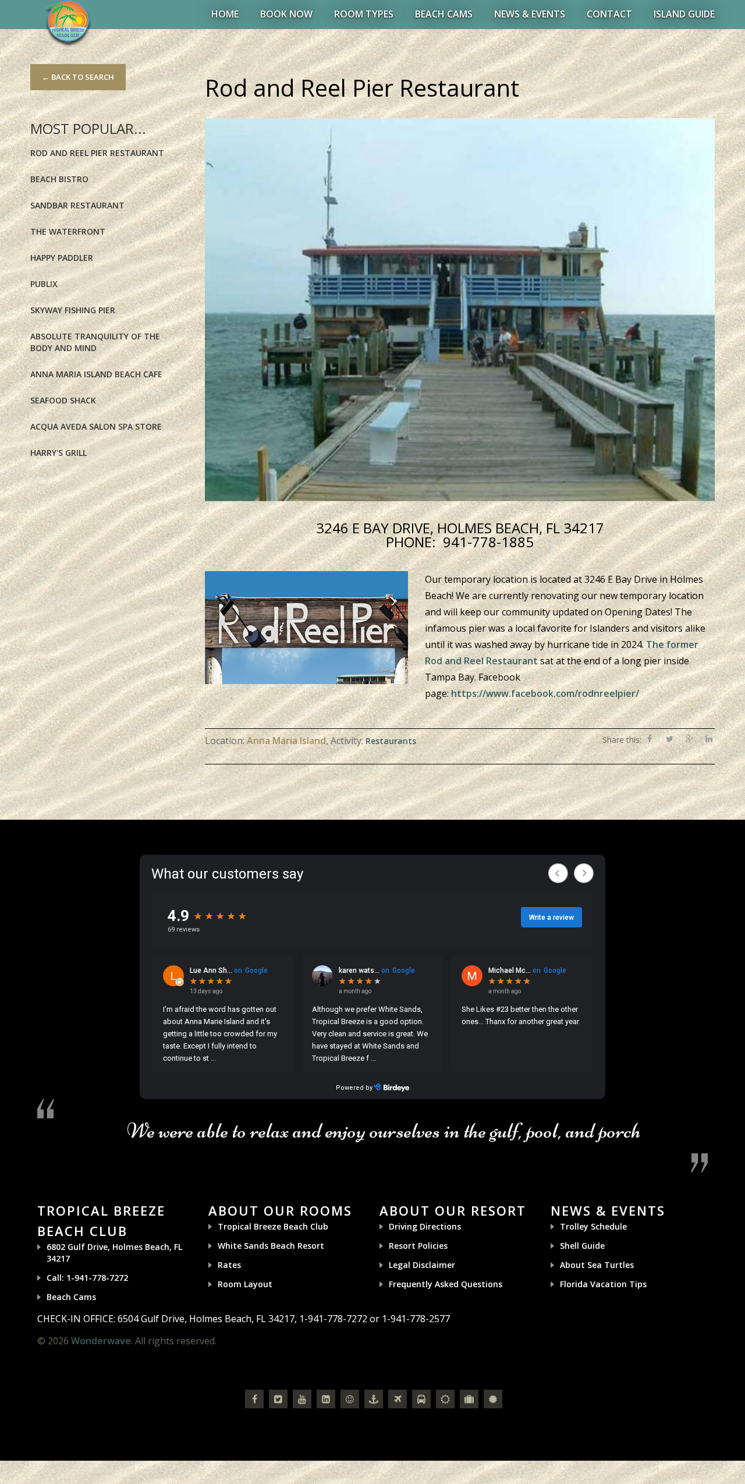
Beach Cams (444, 14)
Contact (609, 14)
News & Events (529, 14)
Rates (229, 1264)
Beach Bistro (59, 179)
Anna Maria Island (286, 740)
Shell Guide (582, 1245)
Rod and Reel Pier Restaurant (97, 152)
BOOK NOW (286, 14)
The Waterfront (67, 231)
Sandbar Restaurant (77, 205)
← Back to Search (78, 77)
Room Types (363, 14)
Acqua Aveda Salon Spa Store (96, 426)
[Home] (68, 22)
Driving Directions (425, 1226)
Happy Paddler (61, 257)
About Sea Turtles (597, 1264)
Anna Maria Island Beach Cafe (96, 374)
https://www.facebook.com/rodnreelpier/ (545, 693)
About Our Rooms (280, 1210)
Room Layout (245, 1284)
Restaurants (391, 740)
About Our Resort (452, 1210)
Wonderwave (101, 1340)
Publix (44, 283)
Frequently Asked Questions (445, 1284)
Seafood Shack (63, 400)
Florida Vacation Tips (603, 1284)
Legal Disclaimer (422, 1264)
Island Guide (684, 14)
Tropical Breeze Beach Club (273, 1226)
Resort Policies (418, 1245)
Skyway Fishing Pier (72, 310)
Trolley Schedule (593, 1226)
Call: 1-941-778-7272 (87, 1277)
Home (225, 14)
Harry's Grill (58, 452)
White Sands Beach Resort (271, 1245)
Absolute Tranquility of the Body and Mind (95, 342)
